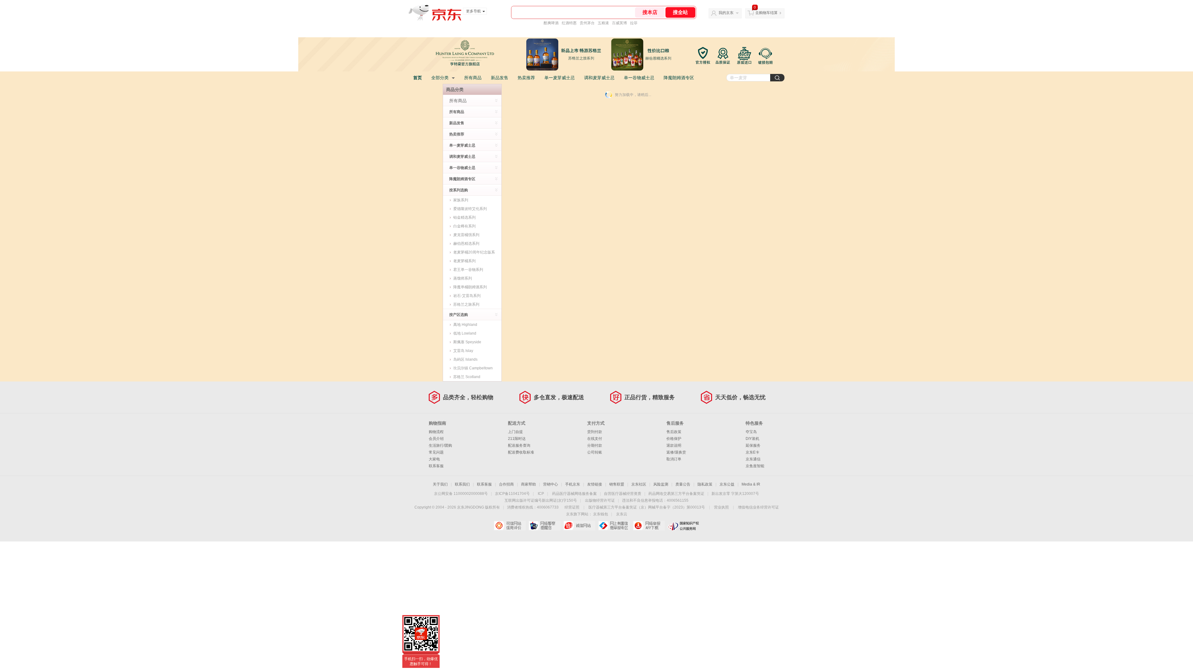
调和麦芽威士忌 (599, 77)
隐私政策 (704, 484)
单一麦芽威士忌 (559, 77)
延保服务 (753, 445)
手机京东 (572, 484)
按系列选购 (458, 190)
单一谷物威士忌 (639, 77)
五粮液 (603, 23)
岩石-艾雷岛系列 (467, 296)
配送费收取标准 (521, 452)
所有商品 (473, 77)
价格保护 (673, 438)
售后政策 (673, 432)
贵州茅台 (587, 23)
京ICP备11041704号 (512, 493)
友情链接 (594, 484)
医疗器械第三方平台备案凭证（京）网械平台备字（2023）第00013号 (646, 507)
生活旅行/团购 (440, 445)
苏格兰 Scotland (466, 377)
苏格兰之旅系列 (466, 304)
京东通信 (753, 459)
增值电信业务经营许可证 (758, 507)
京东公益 (727, 484)
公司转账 (594, 452)
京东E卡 (752, 452)
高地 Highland (465, 324)
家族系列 (460, 200)
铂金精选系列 (464, 217)
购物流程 (436, 432)
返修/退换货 (676, 452)
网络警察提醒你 (544, 526)
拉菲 (634, 23)
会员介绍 (436, 438)
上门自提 (515, 432)
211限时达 (517, 438)
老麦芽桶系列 (464, 261)
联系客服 (436, 466)
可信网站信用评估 (510, 526)
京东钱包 (600, 514)
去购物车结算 (766, 13)
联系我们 (462, 484)
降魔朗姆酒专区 (679, 77)
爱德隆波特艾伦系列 (470, 209)
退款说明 (673, 445)
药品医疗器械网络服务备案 (574, 493)
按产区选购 (458, 315)
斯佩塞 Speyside (467, 342)
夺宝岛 (751, 432)
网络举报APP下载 (649, 526)
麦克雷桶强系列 (466, 235)
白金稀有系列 (464, 226)
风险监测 (660, 484)
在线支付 (594, 438)
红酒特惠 (569, 23)
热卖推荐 (526, 77)
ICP (541, 493)
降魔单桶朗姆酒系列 (470, 287)
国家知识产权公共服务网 (684, 526)
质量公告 (682, 484)
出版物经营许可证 (600, 500)
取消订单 (673, 459)
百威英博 (619, 23)
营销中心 (550, 484)
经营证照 (572, 507)
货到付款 (594, 432)
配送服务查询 (519, 445)
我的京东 (726, 13)
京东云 (621, 514)
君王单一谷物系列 (468, 269)
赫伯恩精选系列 (466, 243)
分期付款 (594, 445)
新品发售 (499, 77)
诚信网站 (579, 526)
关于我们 (440, 484)
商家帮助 (528, 484)
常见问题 (436, 452)
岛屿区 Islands (465, 359)
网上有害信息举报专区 (614, 526)
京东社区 (638, 484)
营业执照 (721, 507)
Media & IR (751, 484)
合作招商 (506, 484)
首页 (417, 77)
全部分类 (440, 77)
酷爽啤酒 (551, 23)
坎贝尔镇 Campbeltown (473, 368)
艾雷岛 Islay (463, 351)
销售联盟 (616, 484)
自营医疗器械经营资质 (622, 493)
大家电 (434, 459)
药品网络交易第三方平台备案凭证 (676, 493)
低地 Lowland (464, 333)
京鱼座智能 (755, 466)
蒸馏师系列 (462, 278)
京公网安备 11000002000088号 (461, 493)
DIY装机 (752, 438)
